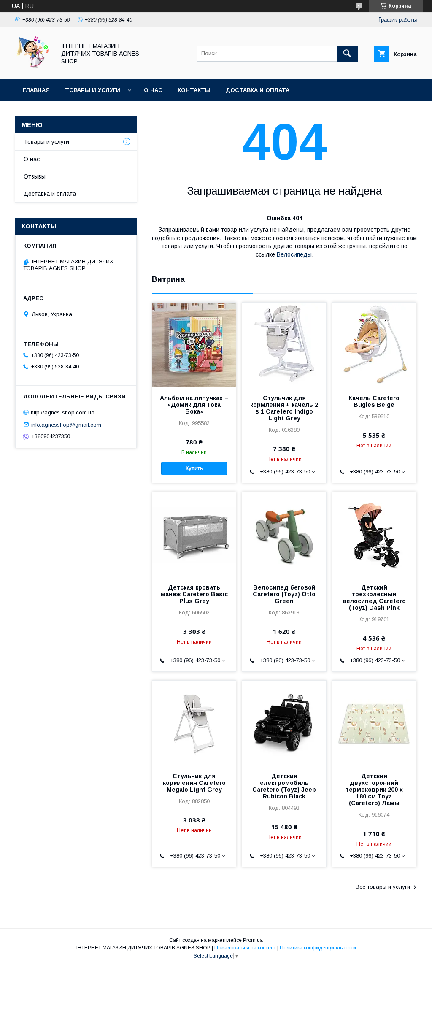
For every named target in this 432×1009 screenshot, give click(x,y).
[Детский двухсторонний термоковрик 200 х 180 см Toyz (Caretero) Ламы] (374, 723)
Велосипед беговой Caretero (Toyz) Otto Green (284, 594)
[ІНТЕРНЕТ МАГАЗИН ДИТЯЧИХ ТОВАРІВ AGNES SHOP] (33, 68)
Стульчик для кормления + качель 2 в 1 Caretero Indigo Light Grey (284, 408)
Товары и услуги (92, 90)
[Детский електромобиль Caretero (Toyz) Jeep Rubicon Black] (284, 723)
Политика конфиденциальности (318, 948)
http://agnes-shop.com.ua (62, 412)
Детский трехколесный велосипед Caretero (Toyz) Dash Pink (374, 597)
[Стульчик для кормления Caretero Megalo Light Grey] (194, 723)
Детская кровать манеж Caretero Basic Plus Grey (194, 594)
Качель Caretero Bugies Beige (374, 401)
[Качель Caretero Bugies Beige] (374, 345)
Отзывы (35, 176)
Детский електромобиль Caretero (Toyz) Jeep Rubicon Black (284, 786)
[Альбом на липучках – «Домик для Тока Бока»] (194, 345)
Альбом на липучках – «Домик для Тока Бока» (194, 405)
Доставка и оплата (257, 90)
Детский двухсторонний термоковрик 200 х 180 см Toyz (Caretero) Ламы (374, 789)
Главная (36, 90)
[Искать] (347, 54)
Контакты (194, 90)
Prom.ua (253, 940)
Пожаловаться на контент (245, 948)
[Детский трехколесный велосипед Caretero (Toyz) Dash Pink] (374, 534)
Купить (194, 468)
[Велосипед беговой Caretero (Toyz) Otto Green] (284, 534)
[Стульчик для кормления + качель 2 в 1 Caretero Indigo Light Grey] (284, 345)
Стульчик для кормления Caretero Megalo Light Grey (194, 783)
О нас (153, 90)
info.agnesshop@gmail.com (66, 424)
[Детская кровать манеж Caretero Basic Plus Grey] (194, 534)
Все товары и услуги (383, 887)
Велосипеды (294, 254)
